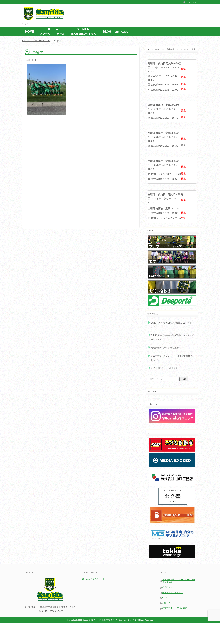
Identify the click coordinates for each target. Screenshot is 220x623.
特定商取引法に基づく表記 (174, 608)
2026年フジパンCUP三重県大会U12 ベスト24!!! (171, 325)
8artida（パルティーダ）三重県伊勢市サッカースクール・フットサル (109, 620)
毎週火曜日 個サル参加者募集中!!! (166, 348)
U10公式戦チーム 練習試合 (164, 368)
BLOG (165, 598)
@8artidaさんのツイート (93, 579)
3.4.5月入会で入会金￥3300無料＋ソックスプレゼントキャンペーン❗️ (172, 337)
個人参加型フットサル (172, 593)
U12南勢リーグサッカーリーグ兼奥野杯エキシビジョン (172, 358)
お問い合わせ (168, 603)
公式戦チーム (168, 587)
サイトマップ (192, 2)
